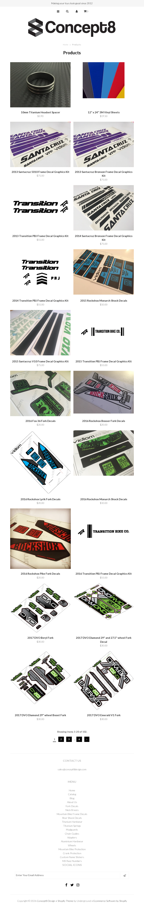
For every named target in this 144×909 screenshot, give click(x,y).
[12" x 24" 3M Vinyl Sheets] (103, 80)
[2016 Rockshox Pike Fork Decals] (40, 539)
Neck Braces (72, 809)
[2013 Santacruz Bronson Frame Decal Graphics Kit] (103, 145)
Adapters (72, 837)
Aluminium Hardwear (72, 841)
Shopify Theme (65, 900)
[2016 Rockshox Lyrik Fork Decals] (40, 462)
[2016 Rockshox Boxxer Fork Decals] (103, 393)
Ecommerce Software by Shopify (110, 900)
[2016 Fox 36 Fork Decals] (40, 394)
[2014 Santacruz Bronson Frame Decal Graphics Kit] (103, 208)
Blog (72, 798)
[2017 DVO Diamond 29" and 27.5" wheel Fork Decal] (103, 602)
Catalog (72, 794)
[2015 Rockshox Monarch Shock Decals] (103, 272)
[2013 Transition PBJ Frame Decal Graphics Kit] (40, 208)
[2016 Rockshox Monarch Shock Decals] (103, 453)
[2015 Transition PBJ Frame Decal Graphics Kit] (103, 334)
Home (65, 44)
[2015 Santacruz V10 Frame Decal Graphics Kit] (40, 333)
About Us (72, 802)
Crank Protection (72, 853)
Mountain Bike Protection (72, 849)
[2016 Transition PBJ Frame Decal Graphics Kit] (103, 532)
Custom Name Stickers (72, 857)
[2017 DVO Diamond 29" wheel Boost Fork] (40, 678)
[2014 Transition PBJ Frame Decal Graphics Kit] (40, 273)
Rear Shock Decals (72, 817)
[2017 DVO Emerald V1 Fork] (103, 681)
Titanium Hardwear (72, 821)
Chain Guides (72, 833)
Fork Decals (72, 806)
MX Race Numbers (72, 860)
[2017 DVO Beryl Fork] (40, 608)
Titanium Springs (72, 825)
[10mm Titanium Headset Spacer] (40, 85)
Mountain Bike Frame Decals (72, 813)
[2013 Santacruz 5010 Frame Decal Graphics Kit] (40, 145)
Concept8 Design (46, 900)
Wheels (72, 845)
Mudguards (72, 829)
